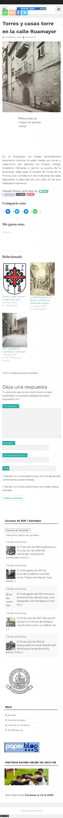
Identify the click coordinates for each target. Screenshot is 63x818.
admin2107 (30, 37)
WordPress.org (15, 730)
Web (6, 468)
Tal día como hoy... (16, 542)
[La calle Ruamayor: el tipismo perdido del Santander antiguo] (42, 279)
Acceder (12, 715)
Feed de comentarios (19, 725)
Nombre (9, 443)
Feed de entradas (16, 720)
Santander (33, 373)
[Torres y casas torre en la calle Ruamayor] (14, 278)
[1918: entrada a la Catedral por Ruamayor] (14, 330)
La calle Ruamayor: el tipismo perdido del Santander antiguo (41, 300)
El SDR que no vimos (19, 373)
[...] (14, 557)
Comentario (10, 406)
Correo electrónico (15, 455)
